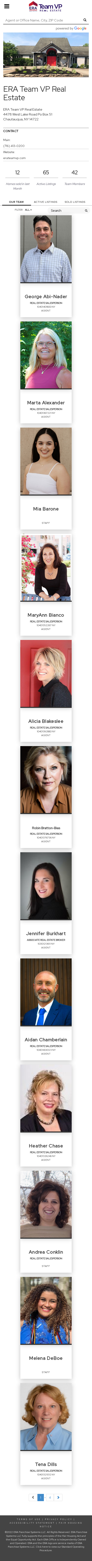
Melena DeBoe (46, 1358)
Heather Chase (46, 1145)
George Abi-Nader (46, 296)
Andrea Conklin (46, 1252)
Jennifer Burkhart (46, 933)
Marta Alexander (46, 402)
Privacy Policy (58, 1519)
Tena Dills (46, 1464)
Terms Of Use (29, 1519)
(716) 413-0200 (14, 146)
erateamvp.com (14, 158)
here (45, 1546)
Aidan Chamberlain (46, 1039)
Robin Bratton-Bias (46, 828)
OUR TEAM (16, 202)
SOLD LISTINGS (75, 202)
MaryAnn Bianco (46, 615)
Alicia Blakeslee (46, 721)
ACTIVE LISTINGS (45, 202)
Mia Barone (46, 508)
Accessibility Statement (32, 1523)
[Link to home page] (46, 6)
